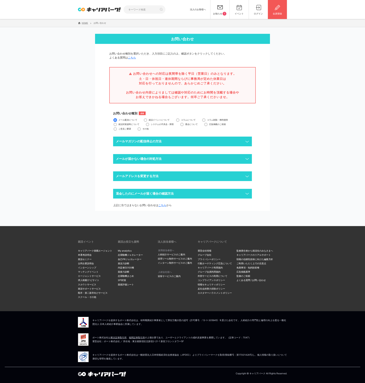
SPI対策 (122, 280)
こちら (132, 57)
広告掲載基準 (243, 271)
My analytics (125, 250)
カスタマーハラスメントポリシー (215, 292)
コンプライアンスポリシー (211, 280)
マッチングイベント (88, 271)
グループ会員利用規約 (209, 271)
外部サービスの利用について (212, 276)
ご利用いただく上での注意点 (251, 263)
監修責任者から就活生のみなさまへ (254, 250)
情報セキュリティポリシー (211, 284)
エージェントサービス (89, 276)
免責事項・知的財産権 (247, 267)
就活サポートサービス (89, 288)
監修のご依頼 (243, 276)
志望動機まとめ (126, 276)
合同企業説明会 (86, 263)
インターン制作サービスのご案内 (175, 262)
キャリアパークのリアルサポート (253, 254)
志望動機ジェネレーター (130, 254)
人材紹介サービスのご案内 (171, 254)
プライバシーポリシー (209, 259)
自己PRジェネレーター (129, 259)
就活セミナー (85, 259)
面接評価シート (126, 284)
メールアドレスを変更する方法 (137, 176)
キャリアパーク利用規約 (210, 267)
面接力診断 (123, 271)
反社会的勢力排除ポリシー (211, 288)
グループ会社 (204, 254)
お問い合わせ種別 (125, 113)
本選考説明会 (85, 254)
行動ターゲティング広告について (215, 263)
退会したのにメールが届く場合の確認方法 (145, 193)
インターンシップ (87, 267)
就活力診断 (123, 263)
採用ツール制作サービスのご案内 (175, 258)
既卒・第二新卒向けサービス (93, 292)
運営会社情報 (204, 250)
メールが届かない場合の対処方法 (139, 158)
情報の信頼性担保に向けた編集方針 (254, 259)
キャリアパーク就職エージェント (95, 250)
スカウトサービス (87, 284)
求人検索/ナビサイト (88, 280)
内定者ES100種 (126, 267)
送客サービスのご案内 (169, 276)
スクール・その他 (87, 297)
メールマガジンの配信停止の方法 (139, 141)
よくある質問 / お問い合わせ (251, 280)
